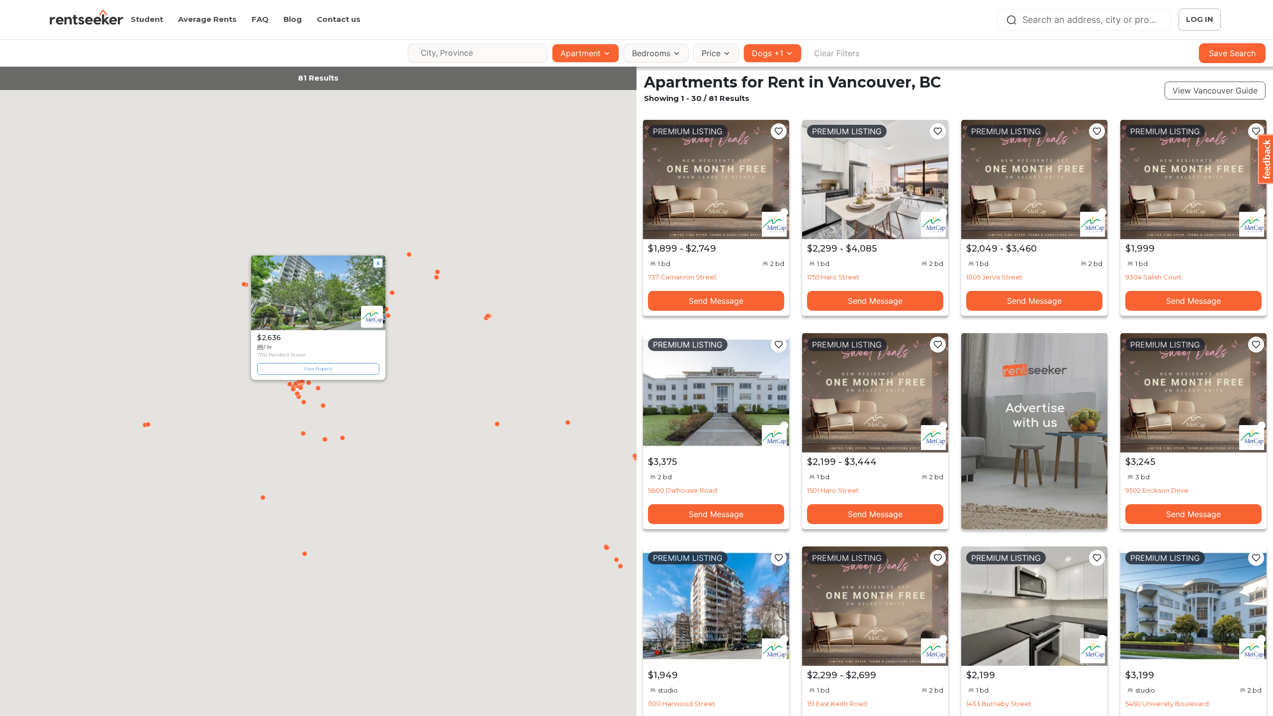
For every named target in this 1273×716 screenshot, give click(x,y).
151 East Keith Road (837, 704)
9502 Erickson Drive (1156, 490)
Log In (1199, 19)
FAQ (260, 19)
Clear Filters (836, 53)
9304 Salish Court (1153, 277)
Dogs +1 (767, 53)
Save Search (1232, 53)
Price (711, 53)
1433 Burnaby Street (998, 704)
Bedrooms (651, 53)
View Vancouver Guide (1215, 90)
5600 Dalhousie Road (682, 490)
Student (147, 19)
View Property (318, 368)
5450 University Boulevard (1167, 704)
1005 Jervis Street (994, 277)
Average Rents (207, 19)
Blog (292, 19)
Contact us (339, 19)
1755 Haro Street (833, 277)
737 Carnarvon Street (682, 277)
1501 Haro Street (833, 490)
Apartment (580, 53)
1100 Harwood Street (681, 704)
